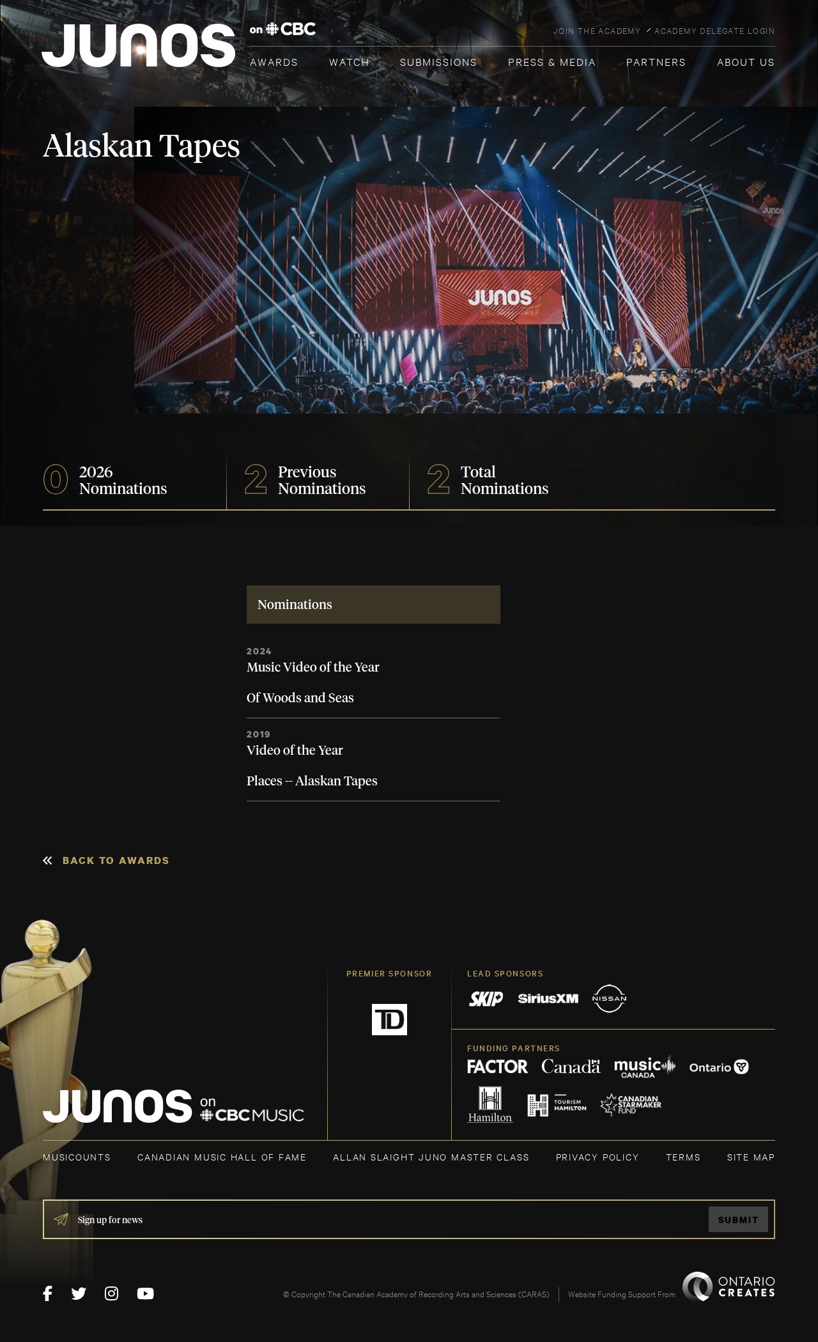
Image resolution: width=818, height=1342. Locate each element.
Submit (738, 1220)
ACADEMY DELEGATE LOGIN (714, 30)
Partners (656, 61)
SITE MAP (751, 1156)
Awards (274, 61)
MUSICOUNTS (77, 1156)
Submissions (438, 61)
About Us (746, 61)
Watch (349, 61)
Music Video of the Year (313, 667)
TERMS (683, 1156)
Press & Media (552, 61)
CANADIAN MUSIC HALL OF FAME (222, 1156)
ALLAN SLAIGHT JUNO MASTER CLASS (431, 1156)
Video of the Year (295, 750)
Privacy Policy (598, 1156)
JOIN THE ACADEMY (597, 30)
